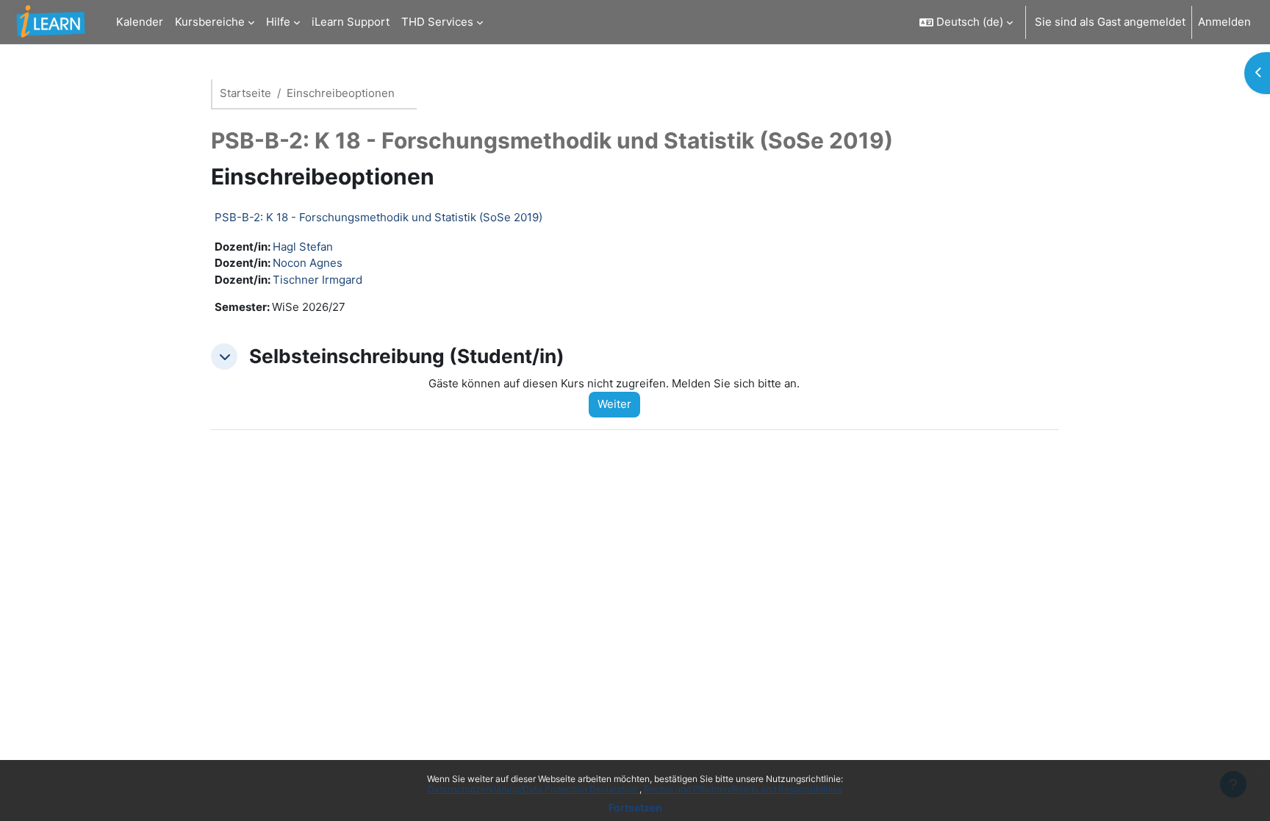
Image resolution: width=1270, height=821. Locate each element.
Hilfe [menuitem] (278, 22)
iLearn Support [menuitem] (351, 22)
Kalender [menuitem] (139, 22)
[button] (966, 22)
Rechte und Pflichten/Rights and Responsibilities (743, 789)
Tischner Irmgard (317, 280)
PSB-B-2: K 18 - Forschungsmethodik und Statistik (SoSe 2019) (378, 217)
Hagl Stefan (303, 247)
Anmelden (1224, 22)
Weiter (614, 404)
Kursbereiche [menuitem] (210, 22)
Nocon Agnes (307, 263)
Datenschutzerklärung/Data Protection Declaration (533, 789)
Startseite (245, 93)
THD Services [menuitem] (437, 22)
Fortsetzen (635, 807)
